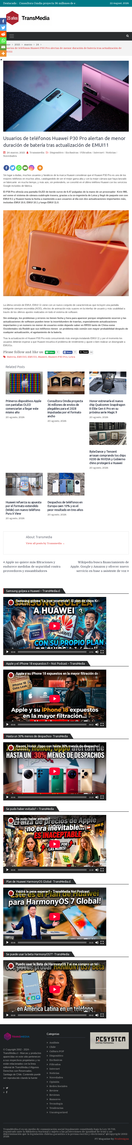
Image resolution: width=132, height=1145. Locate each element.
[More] (40, 166)
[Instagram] (31, 166)
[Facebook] (6, 166)
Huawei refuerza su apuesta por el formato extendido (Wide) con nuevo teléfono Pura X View (23, 508)
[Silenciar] (97, 651)
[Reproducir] (7, 651)
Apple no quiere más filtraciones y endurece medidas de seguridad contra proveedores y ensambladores (31, 567)
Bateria (11, 356)
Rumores (54, 1099)
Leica (72, 356)
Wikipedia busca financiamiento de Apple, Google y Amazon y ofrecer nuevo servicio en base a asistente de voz (99, 567)
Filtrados (85, 152)
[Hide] (1, 59)
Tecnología (56, 1103)
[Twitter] (12, 166)
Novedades (10, 156)
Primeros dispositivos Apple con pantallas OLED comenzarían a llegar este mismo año (23, 406)
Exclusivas (72, 152)
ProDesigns (122, 1138)
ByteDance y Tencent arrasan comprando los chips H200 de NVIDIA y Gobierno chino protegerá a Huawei (107, 457)
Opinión (54, 1081)
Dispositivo (56, 152)
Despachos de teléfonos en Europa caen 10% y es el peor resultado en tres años (65, 506)
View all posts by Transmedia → (45, 543)
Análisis (54, 1042)
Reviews (54, 1094)
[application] (54, 626)
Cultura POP (56, 1051)
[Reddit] (3, 34)
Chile (52, 1047)
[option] (49, 3)
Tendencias (56, 1108)
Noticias (111, 152)
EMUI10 (22, 356)
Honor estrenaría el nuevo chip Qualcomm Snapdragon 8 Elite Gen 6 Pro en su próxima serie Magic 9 (107, 406)
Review (53, 1090)
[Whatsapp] (19, 166)
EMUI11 (32, 356)
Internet (99, 152)
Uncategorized (58, 1112)
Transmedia (37, 152)
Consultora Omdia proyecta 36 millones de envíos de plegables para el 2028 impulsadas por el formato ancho (65, 408)
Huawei (42, 356)
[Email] (25, 166)
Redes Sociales (58, 1086)
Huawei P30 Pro (57, 356)
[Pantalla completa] (102, 651)
